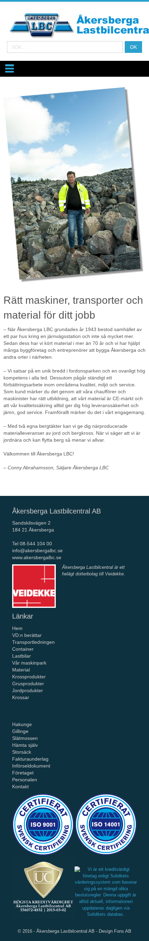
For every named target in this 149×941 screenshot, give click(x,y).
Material (21, 669)
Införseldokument (31, 766)
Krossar (21, 697)
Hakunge (22, 724)
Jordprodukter (27, 690)
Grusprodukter (28, 683)
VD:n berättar (27, 635)
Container (23, 649)
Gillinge (20, 731)
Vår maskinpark (29, 663)
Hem (18, 628)
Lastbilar (21, 656)
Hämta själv (25, 745)
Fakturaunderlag (30, 759)
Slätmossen (25, 738)
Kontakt (20, 786)
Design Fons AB (115, 931)
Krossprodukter (29, 676)
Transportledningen (33, 642)
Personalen (24, 779)
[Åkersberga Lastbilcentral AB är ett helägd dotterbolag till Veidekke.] (34, 586)
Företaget (23, 772)
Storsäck (21, 752)
